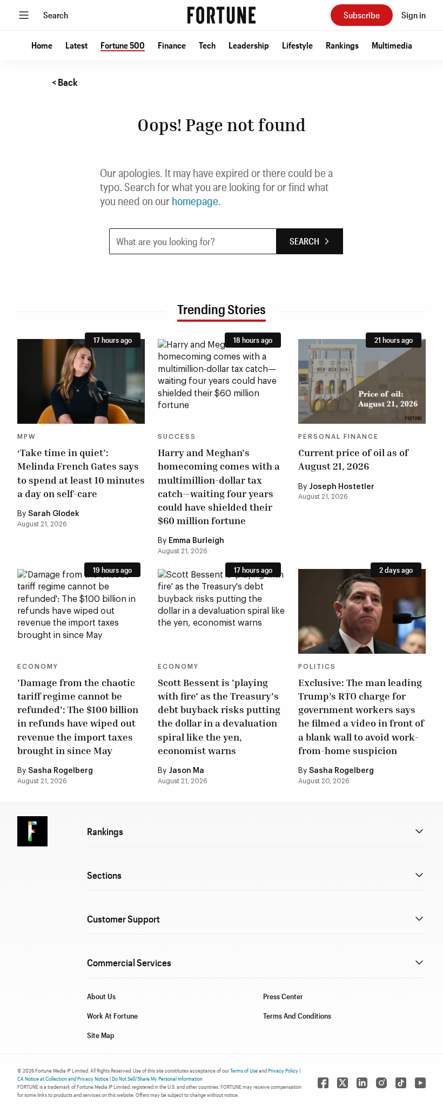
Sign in (413, 15)
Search (55, 15)
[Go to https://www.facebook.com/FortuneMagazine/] (323, 1082)
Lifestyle (297, 45)
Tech (207, 45)
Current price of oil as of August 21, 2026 (353, 459)
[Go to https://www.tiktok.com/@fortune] (400, 1082)
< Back (65, 82)
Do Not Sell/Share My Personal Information (157, 1078)
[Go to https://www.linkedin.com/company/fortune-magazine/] (362, 1082)
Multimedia (392, 45)
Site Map (101, 1035)
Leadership (249, 45)
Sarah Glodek (53, 514)
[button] (41, 45)
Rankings (342, 45)
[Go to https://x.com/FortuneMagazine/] (342, 1082)
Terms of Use (244, 1070)
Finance (172, 45)
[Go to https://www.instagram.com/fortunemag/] (381, 1082)
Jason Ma (186, 771)
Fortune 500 (122, 45)
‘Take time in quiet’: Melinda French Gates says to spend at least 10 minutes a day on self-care (81, 472)
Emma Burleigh (196, 541)
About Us (101, 996)
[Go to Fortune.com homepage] (221, 15)
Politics (317, 666)
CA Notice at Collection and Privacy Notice (63, 1078)
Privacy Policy (283, 1070)
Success (177, 436)
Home (41, 45)
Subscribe (362, 15)
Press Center (283, 996)
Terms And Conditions (297, 1015)
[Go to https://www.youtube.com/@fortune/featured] (420, 1082)
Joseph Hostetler (341, 487)
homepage (195, 200)
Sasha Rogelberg (60, 771)
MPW (26, 436)
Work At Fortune (112, 1015)
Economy (37, 666)
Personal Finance (338, 436)
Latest (76, 45)
